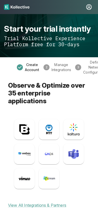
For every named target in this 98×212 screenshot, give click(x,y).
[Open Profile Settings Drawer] (89, 7)
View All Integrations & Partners (37, 205)
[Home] (44, 7)
